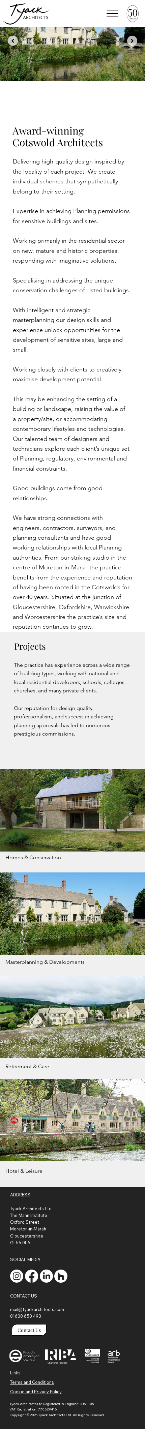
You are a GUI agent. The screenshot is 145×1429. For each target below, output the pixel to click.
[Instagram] (16, 1276)
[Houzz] (60, 1276)
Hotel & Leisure (23, 1171)
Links (15, 1372)
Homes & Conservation (33, 857)
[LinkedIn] (46, 1276)
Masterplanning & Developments (45, 962)
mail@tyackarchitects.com (37, 1309)
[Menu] (112, 13)
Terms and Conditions (32, 1382)
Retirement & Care (27, 1066)
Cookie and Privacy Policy (36, 1391)
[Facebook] (31, 1276)
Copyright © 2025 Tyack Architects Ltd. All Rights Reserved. (57, 1415)
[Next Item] (132, 41)
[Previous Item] (13, 41)
